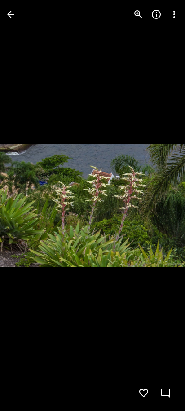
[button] (25, 205)
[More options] (174, 14)
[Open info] (156, 14)
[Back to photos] (11, 14)
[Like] (143, 393)
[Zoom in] (138, 14)
